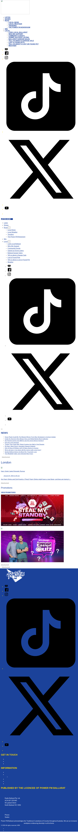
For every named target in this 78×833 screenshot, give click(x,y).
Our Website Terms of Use (13, 781)
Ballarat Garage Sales (19, 39)
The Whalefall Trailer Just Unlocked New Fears (19, 453)
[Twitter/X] (41, 205)
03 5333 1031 (14, 817)
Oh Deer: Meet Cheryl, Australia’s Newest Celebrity (20, 446)
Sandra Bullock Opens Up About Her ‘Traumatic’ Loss (21, 452)
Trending (13, 25)
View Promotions (8, 492)
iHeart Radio (8, 830)
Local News (14, 22)
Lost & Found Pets (17, 42)
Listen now (6, 219)
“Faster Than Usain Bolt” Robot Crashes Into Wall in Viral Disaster (24, 444)
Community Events (17, 36)
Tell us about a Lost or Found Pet (24, 44)
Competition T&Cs (11, 774)
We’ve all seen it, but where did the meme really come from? (23, 450)
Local (7, 30)
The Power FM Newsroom (19, 27)
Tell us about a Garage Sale (21, 40)
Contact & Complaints (12, 759)
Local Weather (15, 24)
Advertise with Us (11, 761)
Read (7, 20)
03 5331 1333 (14, 815)
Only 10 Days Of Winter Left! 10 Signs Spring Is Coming (21, 448)
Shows (8, 19)
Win (6, 29)
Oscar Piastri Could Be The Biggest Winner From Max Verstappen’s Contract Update (30, 437)
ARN (6, 828)
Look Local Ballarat (18, 32)
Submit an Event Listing (19, 37)
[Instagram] (6, 59)
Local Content (9, 783)
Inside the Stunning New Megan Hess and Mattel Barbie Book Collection (26, 439)
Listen (7, 17)
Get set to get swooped (12, 442)
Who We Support (16, 34)
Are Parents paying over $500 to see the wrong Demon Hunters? (24, 440)
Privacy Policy (9, 772)
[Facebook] (7, 54)
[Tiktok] (41, 132)
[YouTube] (7, 209)
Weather (12, 46)
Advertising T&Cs (11, 779)
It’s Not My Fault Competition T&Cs (20, 777)
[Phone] (6, 214)
